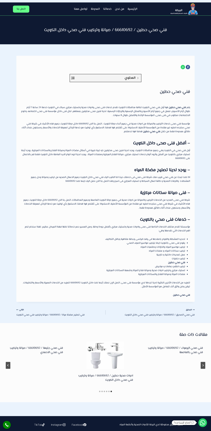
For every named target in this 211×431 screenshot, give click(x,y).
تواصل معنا (80, 9)
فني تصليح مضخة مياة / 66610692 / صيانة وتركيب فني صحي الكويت (50, 312)
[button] (202, 422)
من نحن (119, 9)
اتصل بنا (21, 9)
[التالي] (8, 365)
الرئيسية (132, 9)
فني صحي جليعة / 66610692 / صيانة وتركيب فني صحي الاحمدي (36, 350)
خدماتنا (107, 9)
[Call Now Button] (7, 425)
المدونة (95, 9)
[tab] (111, 391)
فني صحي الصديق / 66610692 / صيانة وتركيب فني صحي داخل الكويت (160, 312)
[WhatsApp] (183, 67)
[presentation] (105, 355)
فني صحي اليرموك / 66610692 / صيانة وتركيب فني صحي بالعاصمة (175, 350)
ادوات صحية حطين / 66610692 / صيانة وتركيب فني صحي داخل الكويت (105, 378)
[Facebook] (188, 67)
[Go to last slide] (203, 365)
